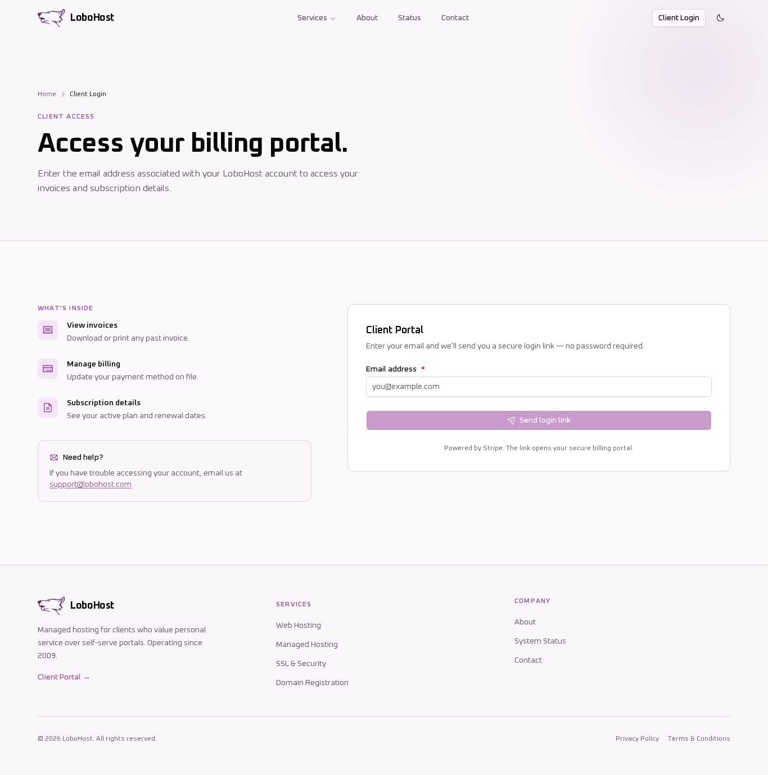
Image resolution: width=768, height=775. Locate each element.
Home (47, 94)
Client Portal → (64, 677)
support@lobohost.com (90, 484)
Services (312, 18)
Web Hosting (298, 625)
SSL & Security (301, 664)
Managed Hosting (307, 645)
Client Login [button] (678, 18)
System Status (540, 641)
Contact (455, 18)
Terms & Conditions (699, 739)
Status (409, 18)
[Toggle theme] (720, 18)
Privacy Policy (637, 739)
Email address (395, 369)
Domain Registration (312, 683)
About (367, 18)
